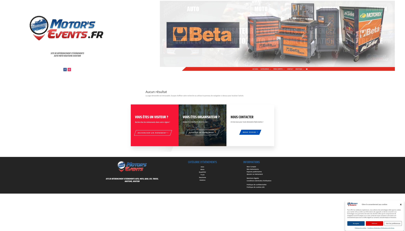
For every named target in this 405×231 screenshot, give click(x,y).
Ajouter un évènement (202, 132)
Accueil (255, 69)
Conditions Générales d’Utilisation (259, 181)
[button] (401, 204)
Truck (202, 175)
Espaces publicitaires (254, 172)
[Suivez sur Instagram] (69, 69)
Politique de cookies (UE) (256, 187)
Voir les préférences (393, 223)
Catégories (265, 69)
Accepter (356, 223)
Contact (290, 69)
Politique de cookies (360, 228)
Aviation (202, 180)
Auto (202, 167)
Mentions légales (253, 178)
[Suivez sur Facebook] (65, 69)
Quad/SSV (202, 172)
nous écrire (249, 132)
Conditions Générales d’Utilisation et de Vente (380, 228)
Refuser (374, 223)
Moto (202, 169)
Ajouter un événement (255, 174)
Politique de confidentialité (256, 185)
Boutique (299, 69)
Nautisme (202, 177)
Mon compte (278, 69)
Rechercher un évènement (152, 133)
